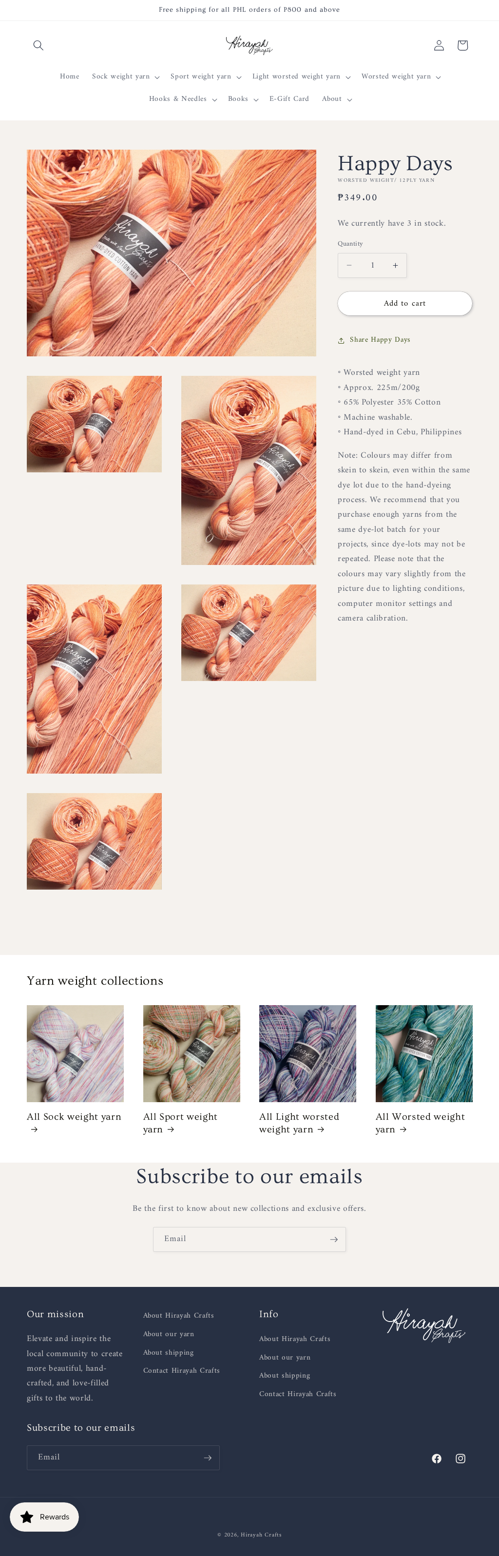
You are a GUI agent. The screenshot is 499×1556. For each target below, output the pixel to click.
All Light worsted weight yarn (299, 1123)
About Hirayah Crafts (178, 1316)
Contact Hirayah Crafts (182, 1371)
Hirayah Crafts (261, 1535)
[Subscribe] (333, 1239)
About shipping (168, 1353)
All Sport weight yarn (180, 1123)
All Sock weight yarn (74, 1116)
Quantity (351, 244)
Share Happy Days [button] (380, 340)
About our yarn (168, 1334)
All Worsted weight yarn (420, 1123)
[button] (38, 45)
